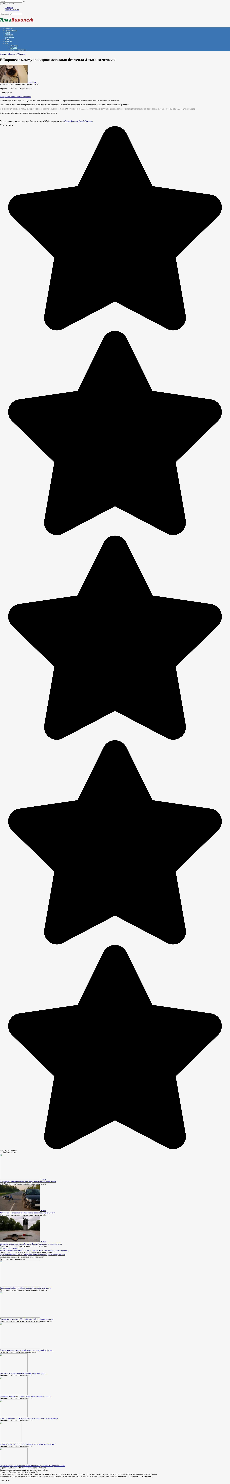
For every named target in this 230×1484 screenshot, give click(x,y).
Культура (8, 41)
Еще (6, 43)
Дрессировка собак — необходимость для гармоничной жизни (25, 1288)
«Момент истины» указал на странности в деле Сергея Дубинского (27, 1444)
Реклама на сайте (12, 10)
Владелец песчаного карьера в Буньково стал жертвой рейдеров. (26, 1350)
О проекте (9, 8)
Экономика (9, 37)
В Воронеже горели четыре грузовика (15, 97)
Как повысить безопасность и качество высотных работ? (23, 1373)
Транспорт (14, 46)
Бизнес (7, 39)
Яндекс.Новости (71, 121)
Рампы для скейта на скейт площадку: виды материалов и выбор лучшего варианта (34, 1250)
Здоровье (13, 48)
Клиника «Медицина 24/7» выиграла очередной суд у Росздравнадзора (29, 1418)
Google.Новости (85, 121)
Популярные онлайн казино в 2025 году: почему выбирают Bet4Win (28, 1182)
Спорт (7, 33)
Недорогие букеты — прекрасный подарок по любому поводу (25, 1396)
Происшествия (11, 30)
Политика (9, 35)
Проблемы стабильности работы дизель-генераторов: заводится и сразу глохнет (32, 1255)
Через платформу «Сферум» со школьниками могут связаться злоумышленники (32, 1466)
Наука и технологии (18, 50)
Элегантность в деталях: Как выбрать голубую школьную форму (26, 1319)
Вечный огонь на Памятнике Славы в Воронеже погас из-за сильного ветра (31, 1244)
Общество (9, 28)
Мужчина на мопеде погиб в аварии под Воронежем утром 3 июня (27, 1213)
